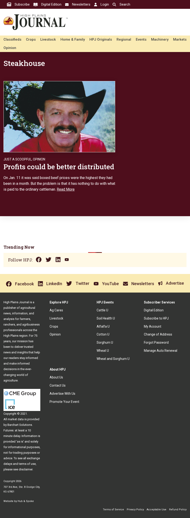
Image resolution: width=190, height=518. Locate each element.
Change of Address (158, 334)
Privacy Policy (135, 509)
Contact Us (58, 385)
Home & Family (72, 39)
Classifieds (12, 39)
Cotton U (103, 334)
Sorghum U (105, 342)
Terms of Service (113, 509)
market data (16, 419)
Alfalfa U (103, 326)
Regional (124, 39)
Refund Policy (178, 509)
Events (141, 39)
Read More (66, 189)
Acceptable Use (156, 509)
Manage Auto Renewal (160, 350)
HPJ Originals (100, 39)
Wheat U (103, 350)
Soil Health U (106, 318)
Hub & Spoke (26, 501)
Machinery (159, 39)
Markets (180, 39)
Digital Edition (154, 310)
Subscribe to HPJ (156, 318)
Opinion (9, 48)
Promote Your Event (64, 402)
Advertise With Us (62, 393)
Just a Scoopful (17, 159)
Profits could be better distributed (58, 166)
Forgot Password (156, 342)
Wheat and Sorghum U (113, 359)
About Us (56, 377)
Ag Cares (56, 310)
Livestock (48, 39)
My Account (152, 326)
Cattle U (102, 310)
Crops (31, 39)
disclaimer (25, 469)
